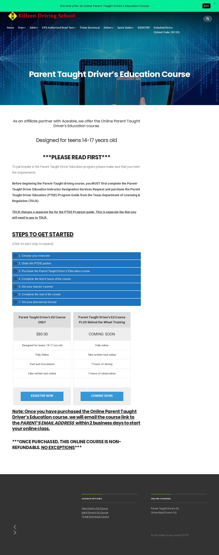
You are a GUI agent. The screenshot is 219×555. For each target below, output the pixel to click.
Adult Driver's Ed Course (95, 512)
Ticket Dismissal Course (95, 516)
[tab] (76, 256)
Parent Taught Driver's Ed (165, 508)
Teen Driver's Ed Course (95, 508)
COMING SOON (102, 395)
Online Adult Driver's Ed (163, 512)
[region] (40, 516)
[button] (40, 527)
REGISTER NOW (42, 395)
